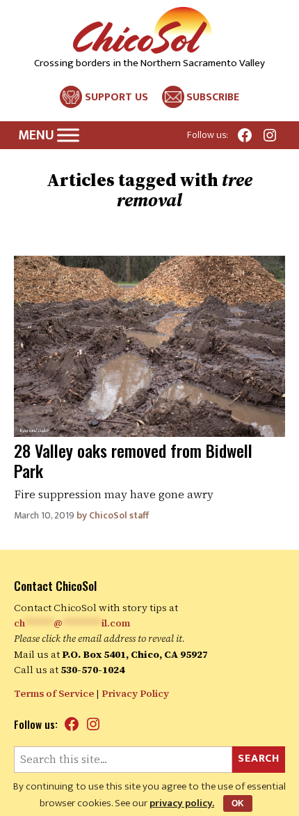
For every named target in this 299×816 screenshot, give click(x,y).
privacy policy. (182, 803)
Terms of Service (54, 693)
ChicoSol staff (119, 515)
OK (238, 803)
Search (259, 758)
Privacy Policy (135, 693)
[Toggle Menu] (68, 135)
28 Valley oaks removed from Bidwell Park (133, 460)
